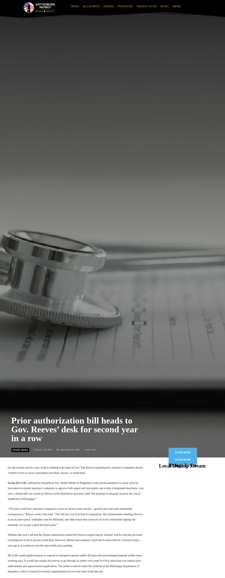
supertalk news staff (69, 449)
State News (20, 450)
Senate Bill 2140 (17, 482)
